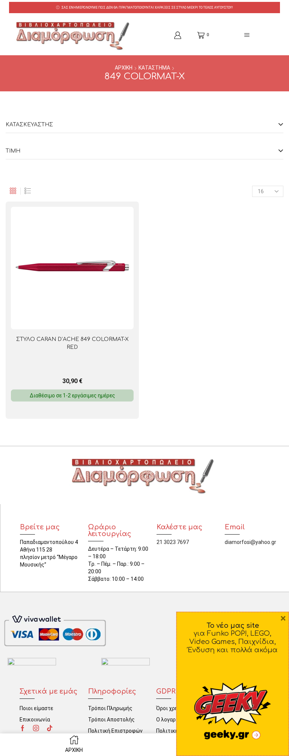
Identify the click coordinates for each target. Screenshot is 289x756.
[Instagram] (36, 728)
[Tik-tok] (50, 728)
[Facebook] (23, 728)
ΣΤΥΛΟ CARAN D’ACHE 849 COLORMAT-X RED (72, 343)
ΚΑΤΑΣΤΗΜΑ (154, 68)
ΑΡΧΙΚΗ (123, 68)
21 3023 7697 (173, 542)
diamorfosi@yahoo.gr (250, 542)
